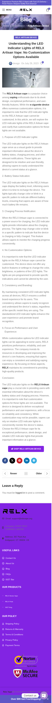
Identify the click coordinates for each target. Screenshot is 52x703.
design (16, 63)
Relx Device (18, 26)
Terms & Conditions (14, 634)
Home (6, 26)
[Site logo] (25, 9)
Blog (8, 569)
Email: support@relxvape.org (19, 518)
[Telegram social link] (34, 460)
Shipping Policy (12, 624)
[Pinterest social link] (19, 460)
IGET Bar (10, 579)
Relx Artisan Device (38, 26)
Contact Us (11, 558)
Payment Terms (12, 645)
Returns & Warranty (14, 629)
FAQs (8, 574)
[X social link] (12, 460)
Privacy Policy (11, 640)
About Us (10, 563)
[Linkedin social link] (27, 460)
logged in (20, 493)
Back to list (26, 473)
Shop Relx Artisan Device (27, 449)
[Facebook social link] (5, 460)
